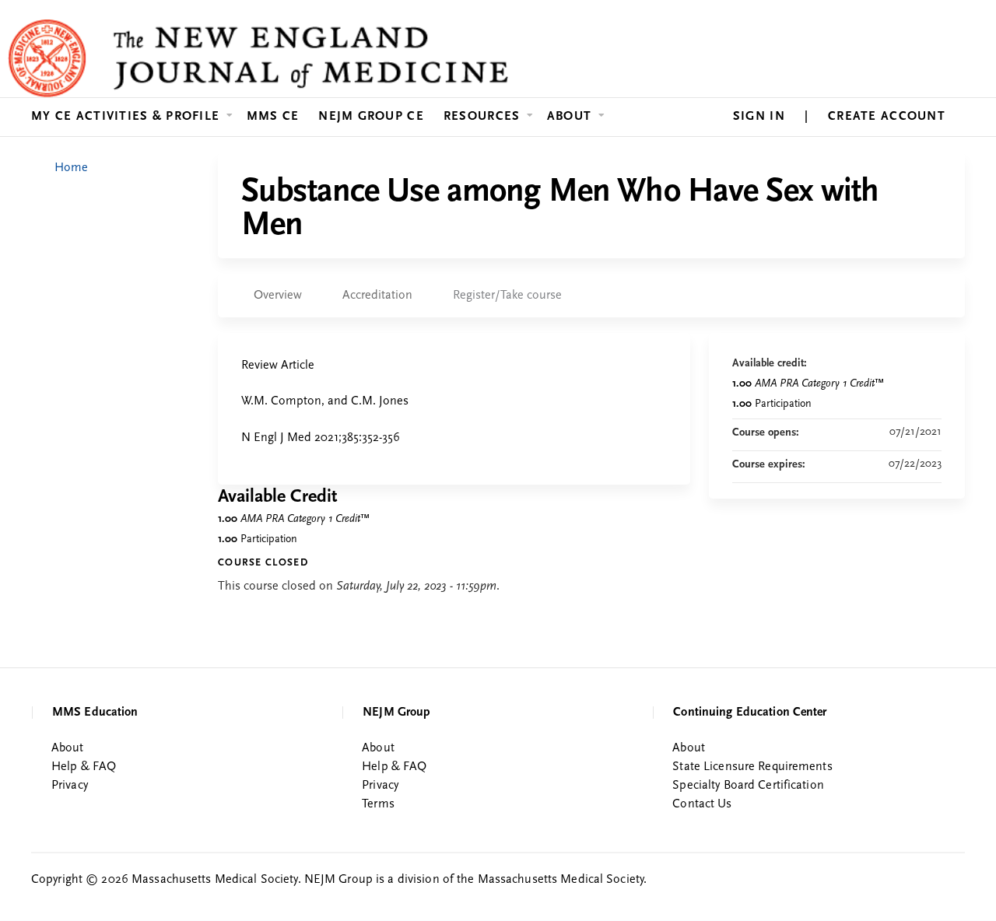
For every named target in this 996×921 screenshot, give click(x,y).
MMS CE (273, 116)
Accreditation (377, 295)
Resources (482, 116)
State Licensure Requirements (752, 767)
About (569, 116)
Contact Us (701, 804)
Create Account (886, 116)
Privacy (69, 785)
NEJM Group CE (371, 116)
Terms (378, 804)
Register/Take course (507, 295)
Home (71, 168)
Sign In (759, 116)
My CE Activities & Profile (125, 116)
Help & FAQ (83, 767)
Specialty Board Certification (747, 785)
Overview (278, 295)
